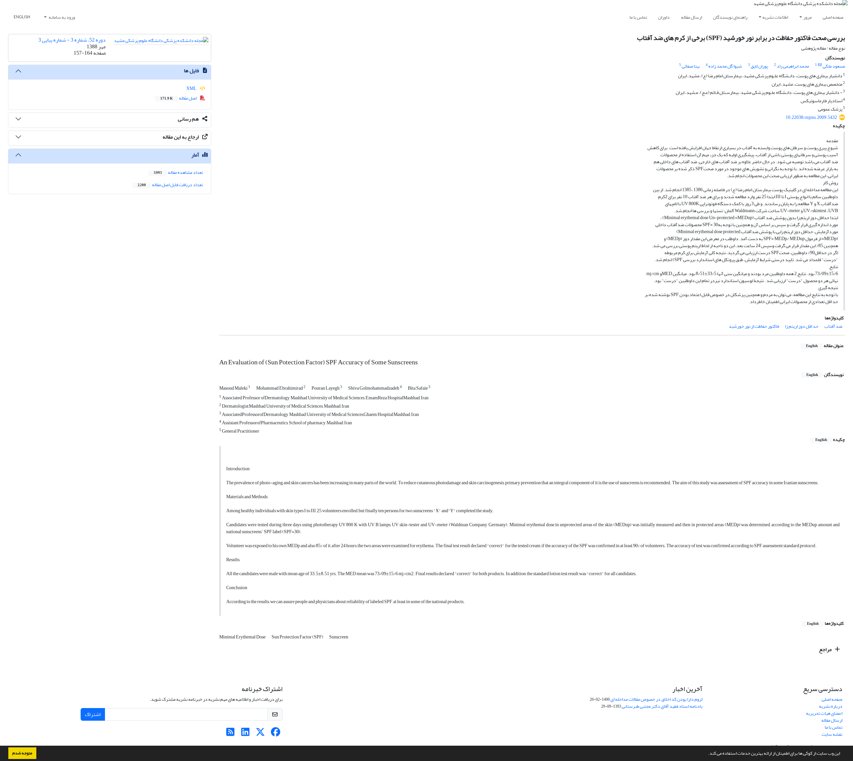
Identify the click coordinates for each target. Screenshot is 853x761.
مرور (807, 17)
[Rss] (230, 733)
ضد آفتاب (833, 326)
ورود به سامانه (61, 17)
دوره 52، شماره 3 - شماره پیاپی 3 (72, 40)
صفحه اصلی (833, 17)
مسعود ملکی (834, 66)
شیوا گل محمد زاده (725, 66)
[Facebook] (275, 733)
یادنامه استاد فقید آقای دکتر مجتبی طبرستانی (662, 706)
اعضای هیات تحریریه (824, 713)
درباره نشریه (830, 706)
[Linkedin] (245, 733)
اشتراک (93, 714)
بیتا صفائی (691, 66)
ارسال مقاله (691, 17)
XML (191, 88)
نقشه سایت (832, 734)
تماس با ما (638, 17)
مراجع (826, 649)
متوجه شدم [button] (22, 753)
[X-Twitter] (260, 733)
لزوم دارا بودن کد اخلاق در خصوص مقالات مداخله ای (656, 699)
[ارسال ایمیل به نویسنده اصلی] (820, 65)
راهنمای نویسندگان (730, 17)
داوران (664, 17)
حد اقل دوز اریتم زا (801, 326)
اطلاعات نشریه (775, 17)
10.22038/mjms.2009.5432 (811, 117)
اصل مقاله (178, 98)
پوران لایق (759, 66)
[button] (706, 754)
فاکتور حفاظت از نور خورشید (754, 326)
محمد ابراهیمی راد (793, 66)
